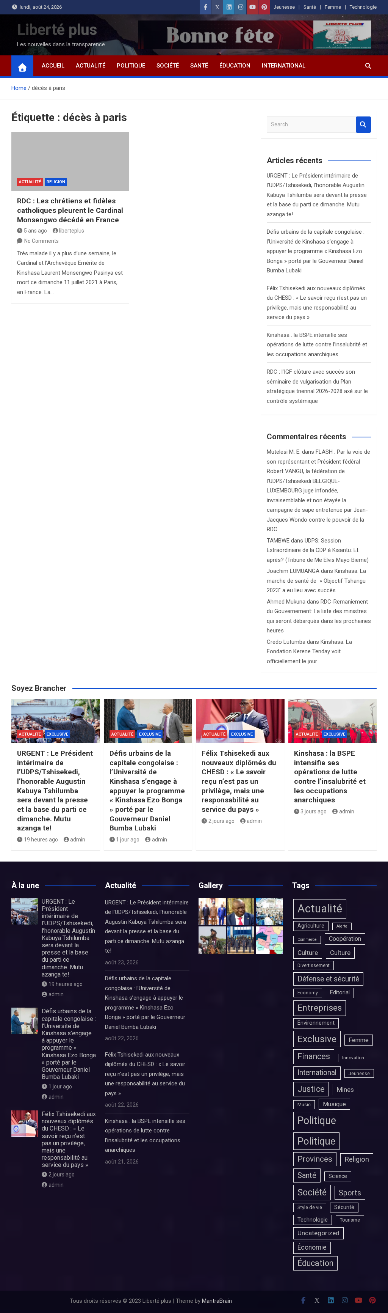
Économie (312, 1247)
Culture (307, 952)
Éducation (234, 65)
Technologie (363, 7)
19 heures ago (41, 840)
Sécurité (344, 1207)
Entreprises (319, 1008)
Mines (345, 1089)
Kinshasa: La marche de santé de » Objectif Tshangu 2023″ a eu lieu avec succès (316, 581)
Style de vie (309, 1207)
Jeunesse (284, 7)
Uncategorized (318, 1233)
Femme (333, 7)
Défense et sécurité (328, 979)
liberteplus (71, 231)
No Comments (41, 241)
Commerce (307, 939)
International (283, 65)
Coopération (345, 938)
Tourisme (350, 1220)
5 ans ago (35, 231)
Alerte (341, 926)
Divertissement (313, 965)
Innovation (353, 1057)
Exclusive (57, 734)
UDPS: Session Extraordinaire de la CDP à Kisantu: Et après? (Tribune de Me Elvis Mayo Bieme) (318, 550)
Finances (313, 1056)
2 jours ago (221, 821)
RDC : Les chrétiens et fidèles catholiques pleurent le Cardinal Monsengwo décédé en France (70, 210)
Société (167, 65)
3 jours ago (313, 811)
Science (338, 1176)
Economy (307, 992)
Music (304, 1104)
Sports (350, 1192)
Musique (334, 1104)
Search (363, 124)
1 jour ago (127, 840)
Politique (131, 65)
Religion (56, 181)
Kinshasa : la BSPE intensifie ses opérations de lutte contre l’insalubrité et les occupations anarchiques (317, 345)
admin (77, 840)
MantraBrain (217, 1300)
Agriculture (310, 926)
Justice (311, 1089)
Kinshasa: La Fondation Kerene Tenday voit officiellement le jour (309, 651)
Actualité (90, 65)
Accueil (53, 65)
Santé (310, 7)
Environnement (316, 1023)
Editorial (340, 992)
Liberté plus (57, 30)
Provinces (314, 1159)
